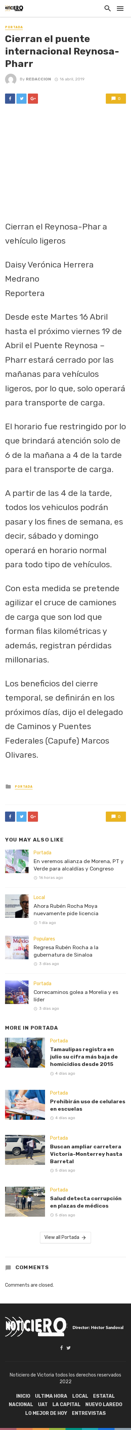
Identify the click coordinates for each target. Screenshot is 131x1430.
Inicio (23, 1396)
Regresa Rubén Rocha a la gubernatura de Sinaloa (66, 951)
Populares (44, 939)
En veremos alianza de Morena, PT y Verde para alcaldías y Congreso (79, 865)
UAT (43, 1404)
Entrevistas (89, 1413)
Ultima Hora (51, 1396)
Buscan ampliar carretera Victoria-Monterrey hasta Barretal (86, 1154)
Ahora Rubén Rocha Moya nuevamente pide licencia (66, 910)
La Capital (66, 1404)
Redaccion (38, 79)
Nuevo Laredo (103, 1404)
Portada (14, 27)
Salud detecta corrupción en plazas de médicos (86, 1202)
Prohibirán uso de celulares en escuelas (87, 1105)
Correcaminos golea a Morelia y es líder (76, 996)
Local (39, 897)
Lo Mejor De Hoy (46, 1413)
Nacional (21, 1404)
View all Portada (61, 1237)
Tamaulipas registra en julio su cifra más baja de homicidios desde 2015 (84, 1056)
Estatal (104, 1396)
